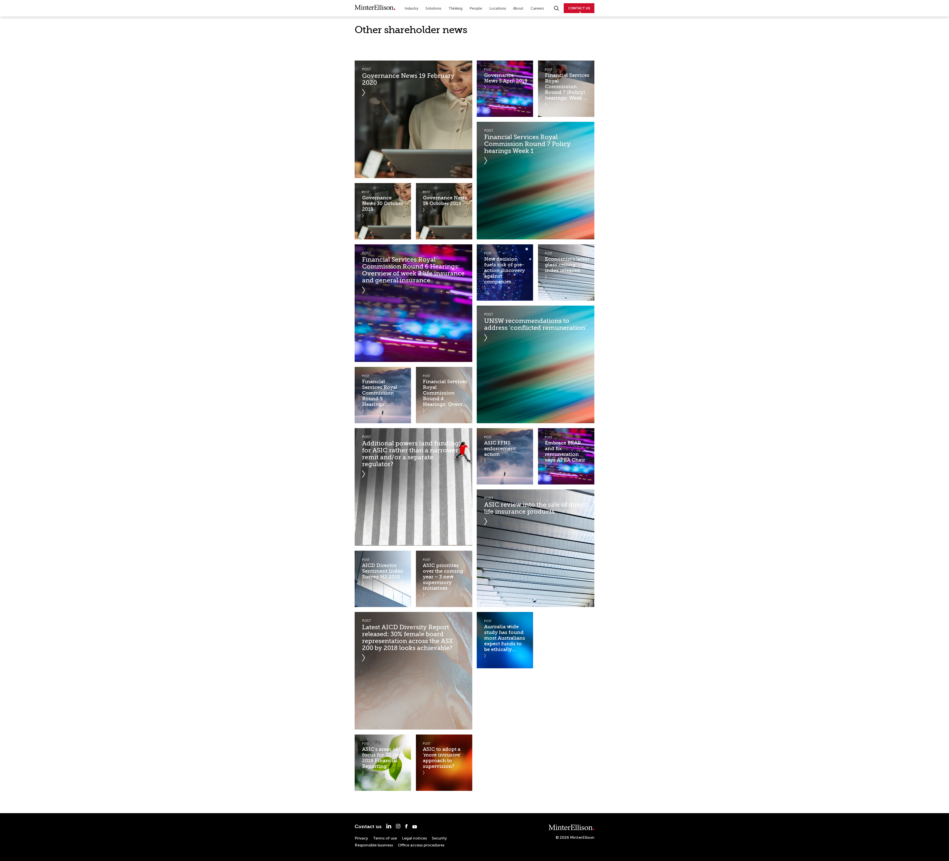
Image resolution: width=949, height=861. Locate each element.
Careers (537, 8)
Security (439, 838)
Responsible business (374, 845)
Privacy (361, 838)
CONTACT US (579, 8)
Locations (497, 8)
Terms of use (385, 838)
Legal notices (414, 838)
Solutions (433, 8)
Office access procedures (421, 845)
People (476, 8)
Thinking (455, 8)
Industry (411, 8)
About (518, 8)
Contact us (368, 826)
